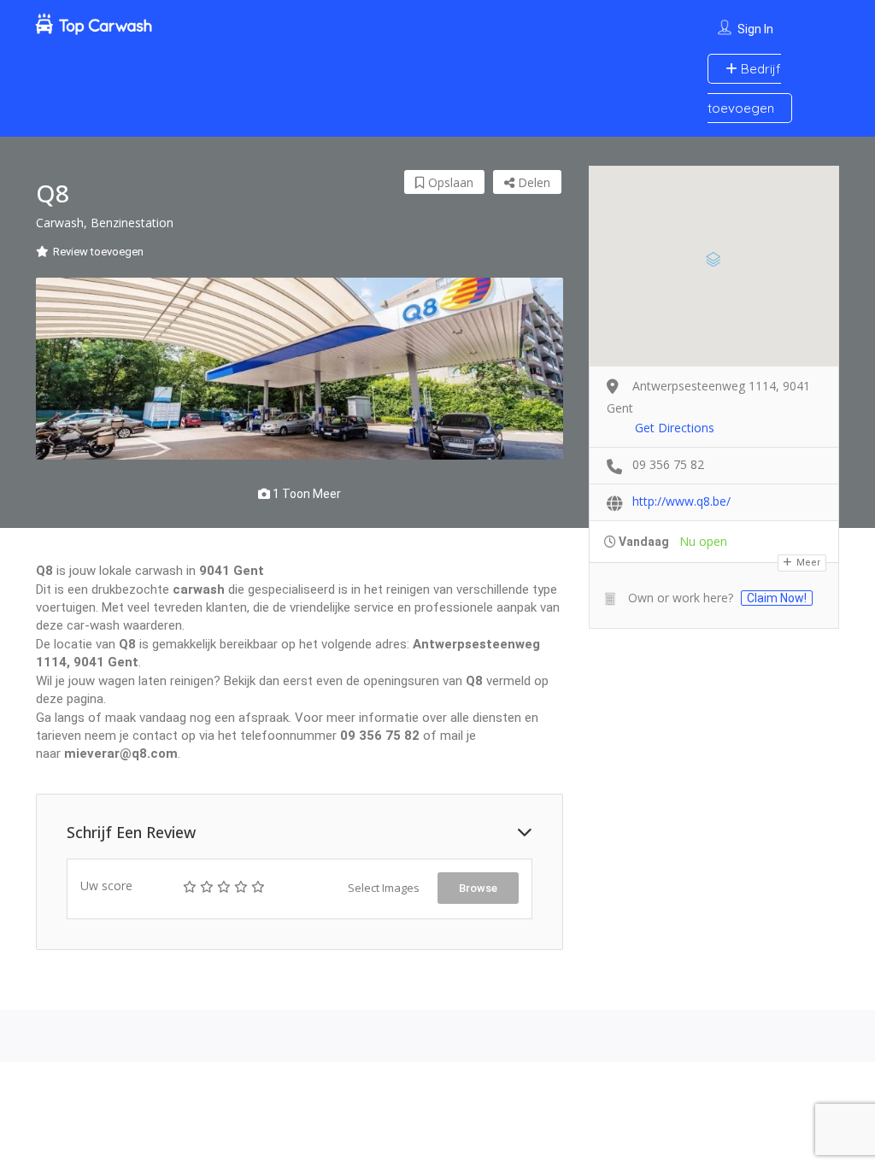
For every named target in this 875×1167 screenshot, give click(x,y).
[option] (299, 369)
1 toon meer (305, 494)
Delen (532, 182)
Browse (478, 888)
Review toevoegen (98, 251)
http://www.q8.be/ (681, 501)
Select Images (384, 887)
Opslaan (449, 182)
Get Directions (674, 427)
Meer (807, 562)
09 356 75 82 (668, 464)
